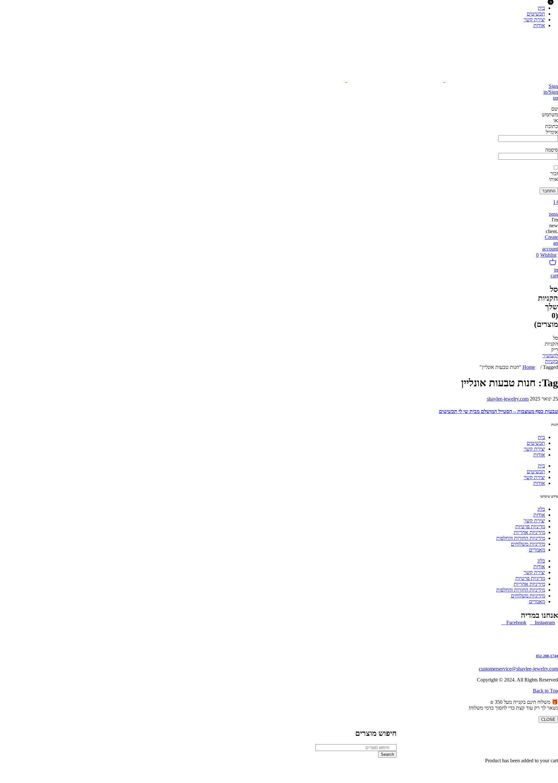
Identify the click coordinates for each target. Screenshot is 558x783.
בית (541, 437)
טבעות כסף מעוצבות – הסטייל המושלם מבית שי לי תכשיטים (498, 411)
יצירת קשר (534, 449)
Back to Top (545, 690)
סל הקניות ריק (551, 343)
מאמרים (537, 549)
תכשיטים (536, 443)
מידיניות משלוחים (528, 544)
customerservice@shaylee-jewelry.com (518, 668)
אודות (539, 454)
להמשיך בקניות (550, 358)
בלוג (541, 509)
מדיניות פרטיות (530, 526)
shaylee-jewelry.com (508, 399)
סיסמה (551, 150)
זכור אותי (553, 176)
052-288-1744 (547, 656)
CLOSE (548, 719)
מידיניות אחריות (529, 532)
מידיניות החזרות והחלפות (520, 538)
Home (528, 367)
